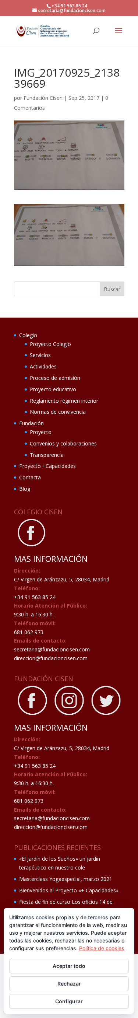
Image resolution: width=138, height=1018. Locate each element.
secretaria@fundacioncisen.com (52, 649)
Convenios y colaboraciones (63, 443)
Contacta (30, 477)
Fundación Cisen (43, 97)
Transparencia (47, 454)
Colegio (28, 335)
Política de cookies (101, 948)
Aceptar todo (69, 966)
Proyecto (41, 431)
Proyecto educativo (53, 389)
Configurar (69, 1001)
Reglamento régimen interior (64, 400)
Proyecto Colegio (50, 343)
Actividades (43, 366)
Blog (24, 488)
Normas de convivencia (58, 411)
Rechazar (69, 983)
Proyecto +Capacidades (47, 465)
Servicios (40, 354)
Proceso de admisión (55, 377)
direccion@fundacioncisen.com (51, 658)
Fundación (31, 423)
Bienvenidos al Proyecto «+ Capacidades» (68, 890)
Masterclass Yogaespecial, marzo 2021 (65, 878)
